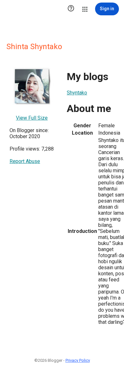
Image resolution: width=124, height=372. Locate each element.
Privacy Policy (77, 360)
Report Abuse (25, 161)
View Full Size (32, 118)
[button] (71, 9)
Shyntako (77, 93)
